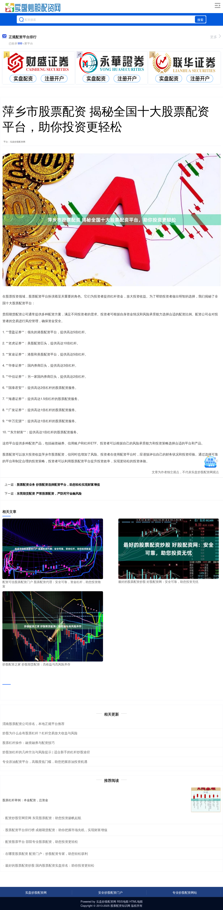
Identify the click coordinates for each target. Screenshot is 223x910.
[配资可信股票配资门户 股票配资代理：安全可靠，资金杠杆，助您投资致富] (52, 548)
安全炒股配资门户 (110, 892)
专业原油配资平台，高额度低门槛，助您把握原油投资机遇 (44, 761)
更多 (213, 36)
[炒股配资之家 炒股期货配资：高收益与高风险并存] (52, 626)
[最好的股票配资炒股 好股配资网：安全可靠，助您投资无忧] (168, 548)
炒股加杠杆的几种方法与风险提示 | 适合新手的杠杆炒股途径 (46, 752)
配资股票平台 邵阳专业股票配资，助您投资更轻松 (41, 841)
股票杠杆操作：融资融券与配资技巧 (28, 742)
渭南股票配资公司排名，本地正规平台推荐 (33, 723)
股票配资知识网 (120, 905)
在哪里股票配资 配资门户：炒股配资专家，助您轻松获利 (46, 853)
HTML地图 (136, 901)
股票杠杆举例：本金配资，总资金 (25, 800)
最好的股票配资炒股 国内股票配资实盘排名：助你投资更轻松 (49, 865)
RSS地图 (122, 901)
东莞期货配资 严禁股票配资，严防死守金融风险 (49, 493)
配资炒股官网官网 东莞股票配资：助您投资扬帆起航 (43, 817)
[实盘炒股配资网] (32, 7)
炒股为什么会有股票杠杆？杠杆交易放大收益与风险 (40, 733)
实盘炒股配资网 (36, 892)
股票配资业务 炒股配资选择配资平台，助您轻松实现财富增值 (58, 484)
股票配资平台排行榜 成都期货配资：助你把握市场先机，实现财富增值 (56, 829)
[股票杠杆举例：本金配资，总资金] (206, 800)
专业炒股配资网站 (184, 892)
